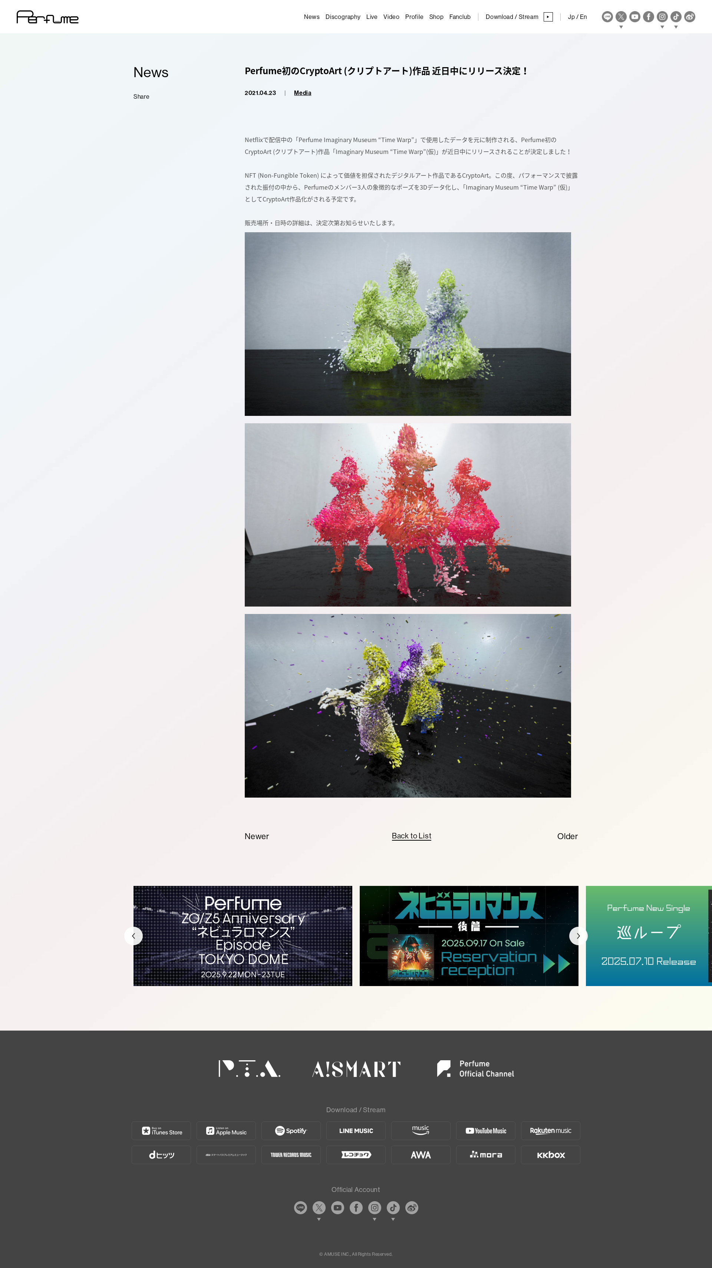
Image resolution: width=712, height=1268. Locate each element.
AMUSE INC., (337, 1254)
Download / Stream (518, 16)
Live (372, 16)
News (312, 16)
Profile (414, 16)
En (583, 16)
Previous (133, 936)
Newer (257, 836)
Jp (571, 16)
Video (391, 16)
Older (567, 836)
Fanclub (460, 16)
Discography (343, 16)
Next (578, 936)
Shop (436, 16)
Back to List (412, 835)
